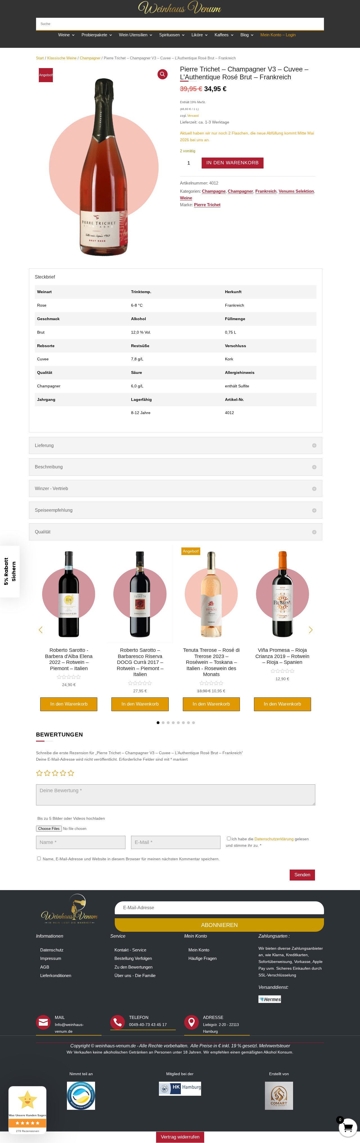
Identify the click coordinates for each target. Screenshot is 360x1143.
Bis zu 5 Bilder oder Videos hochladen (71, 818)
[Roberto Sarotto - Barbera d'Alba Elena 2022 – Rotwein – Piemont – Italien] (69, 641)
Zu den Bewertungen (133, 967)
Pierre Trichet (207, 204)
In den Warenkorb (232, 162)
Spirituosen (169, 35)
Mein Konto (198, 949)
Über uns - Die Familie (135, 975)
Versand (193, 115)
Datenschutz (52, 949)
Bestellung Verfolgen (133, 958)
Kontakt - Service (130, 949)
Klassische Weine (61, 58)
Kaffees (222, 35)
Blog (244, 35)
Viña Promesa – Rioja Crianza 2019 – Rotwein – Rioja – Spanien (282, 656)
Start (40, 58)
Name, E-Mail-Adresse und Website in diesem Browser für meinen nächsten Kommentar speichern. (131, 859)
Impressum (50, 958)
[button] (163, 74)
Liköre (197, 35)
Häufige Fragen (202, 958)
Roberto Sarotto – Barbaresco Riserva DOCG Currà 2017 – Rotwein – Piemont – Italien (140, 662)
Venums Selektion (296, 191)
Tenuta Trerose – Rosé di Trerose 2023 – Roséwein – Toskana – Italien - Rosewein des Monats (211, 662)
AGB (44, 967)
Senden (302, 874)
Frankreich (265, 191)
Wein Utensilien (133, 35)
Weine (64, 35)
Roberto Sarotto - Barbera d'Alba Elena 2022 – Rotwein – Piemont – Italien (69, 659)
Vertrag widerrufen (180, 1137)
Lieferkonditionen (55, 975)
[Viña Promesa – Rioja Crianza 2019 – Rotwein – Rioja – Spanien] (282, 641)
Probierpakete (94, 35)
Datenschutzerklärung (274, 839)
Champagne (214, 191)
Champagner (90, 58)
